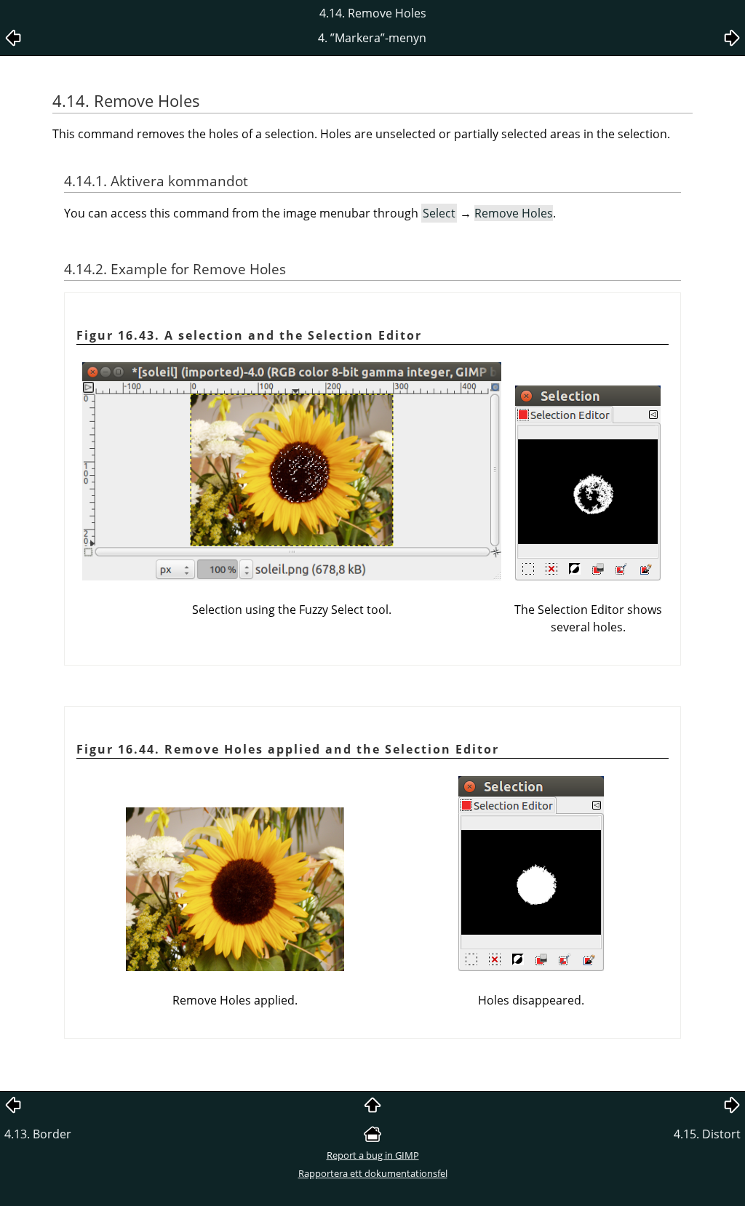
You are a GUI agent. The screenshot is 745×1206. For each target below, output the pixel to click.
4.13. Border (37, 1134)
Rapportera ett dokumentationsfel (372, 1173)
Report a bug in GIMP (373, 1155)
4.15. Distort (707, 1134)
